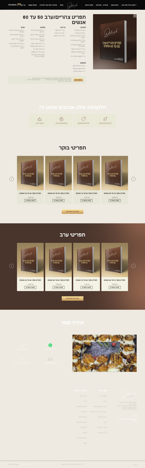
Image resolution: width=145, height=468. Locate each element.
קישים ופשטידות (81, 438)
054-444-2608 (50, 349)
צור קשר (22, 5)
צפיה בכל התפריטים (72, 211)
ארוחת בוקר (114, 5)
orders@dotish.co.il (50, 363)
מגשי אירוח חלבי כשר (128, 5)
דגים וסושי (83, 427)
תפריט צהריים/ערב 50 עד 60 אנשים (127, 419)
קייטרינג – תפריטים (102, 5)
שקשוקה (84, 412)
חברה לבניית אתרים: (26, 464)
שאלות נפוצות (32, 5)
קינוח (85, 401)
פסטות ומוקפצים (81, 422)
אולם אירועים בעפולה (100, 406)
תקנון (135, 415)
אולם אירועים (89, 5)
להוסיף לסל (78, 79)
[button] (133, 179)
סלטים (85, 432)
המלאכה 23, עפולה (21, 363)
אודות (61, 5)
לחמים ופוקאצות (82, 406)
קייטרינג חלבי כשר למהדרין (48, 5)
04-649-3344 (21, 349)
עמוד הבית (103, 396)
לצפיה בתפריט (114, 200)
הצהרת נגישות (102, 427)
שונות (85, 443)
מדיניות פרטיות (102, 432)
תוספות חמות (82, 417)
